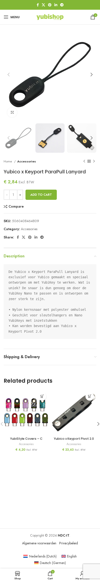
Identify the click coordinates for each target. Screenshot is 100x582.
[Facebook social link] (37, 5)
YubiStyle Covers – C (26, 439)
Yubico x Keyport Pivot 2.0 (74, 439)
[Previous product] (84, 161)
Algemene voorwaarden (39, 543)
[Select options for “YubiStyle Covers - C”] (42, 396)
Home (8, 161)
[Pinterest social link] (50, 5)
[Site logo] (50, 16)
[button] (89, 396)
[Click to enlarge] (12, 112)
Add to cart (41, 194)
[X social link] (43, 5)
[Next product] (94, 161)
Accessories (26, 161)
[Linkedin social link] (56, 5)
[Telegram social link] (62, 5)
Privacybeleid (68, 543)
